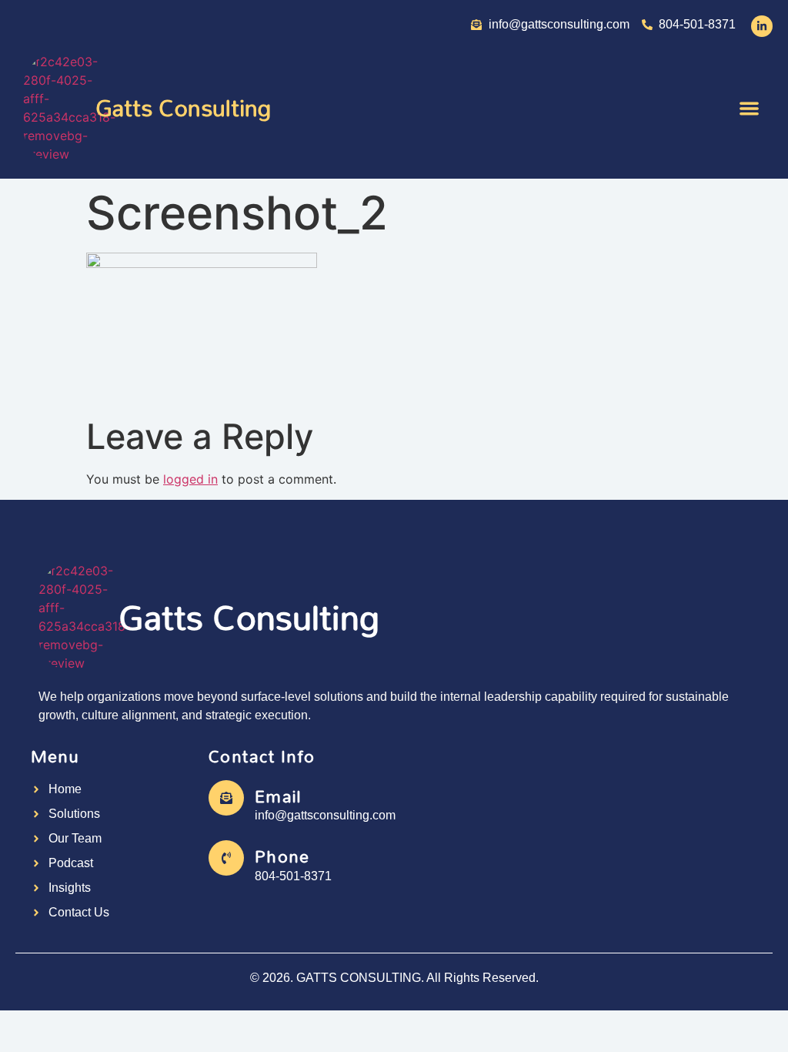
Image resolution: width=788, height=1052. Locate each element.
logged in (190, 479)
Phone (282, 856)
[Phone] (226, 858)
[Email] (226, 798)
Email (278, 795)
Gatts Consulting (183, 107)
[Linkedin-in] (762, 26)
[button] (750, 108)
